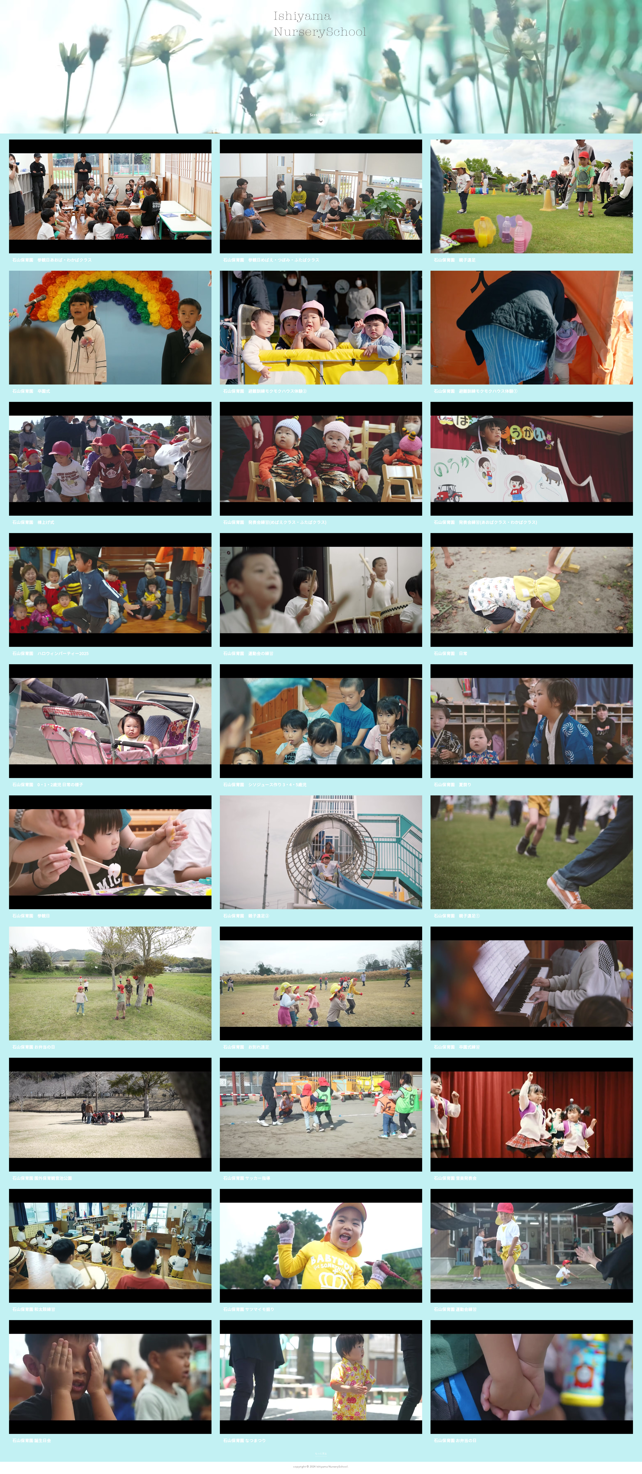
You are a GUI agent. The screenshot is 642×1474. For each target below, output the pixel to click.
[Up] (321, 121)
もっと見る (321, 1453)
